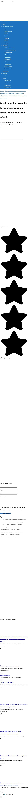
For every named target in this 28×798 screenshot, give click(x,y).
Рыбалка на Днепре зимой (6, 682)
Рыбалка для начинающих (9, 47)
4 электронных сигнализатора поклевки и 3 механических (14, 519)
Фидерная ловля (8, 54)
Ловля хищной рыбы (8, 66)
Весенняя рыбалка (8, 64)
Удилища (6, 40)
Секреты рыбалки (5, 71)
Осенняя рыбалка (8, 59)
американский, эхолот (17, 527)
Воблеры (6, 33)
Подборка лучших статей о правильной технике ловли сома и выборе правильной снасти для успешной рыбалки (14, 639)
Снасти (4, 24)
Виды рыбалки (5, 45)
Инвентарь (4, 28)
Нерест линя (7, 75)
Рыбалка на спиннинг (8, 52)
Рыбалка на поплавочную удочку (10, 50)
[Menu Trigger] (25, 2)
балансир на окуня (19, 532)
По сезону (4, 78)
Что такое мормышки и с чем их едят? (9, 666)
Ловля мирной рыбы (8, 68)
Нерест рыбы (5, 73)
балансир (18, 529)
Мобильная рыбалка (5, 675)
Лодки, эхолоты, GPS (8, 31)
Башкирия (20, 524)
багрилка (13, 529)
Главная (4, 21)
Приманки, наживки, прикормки (8, 26)
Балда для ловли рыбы (10, 524)
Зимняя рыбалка (8, 61)
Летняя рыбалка (7, 57)
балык (7, 534)
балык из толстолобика (15, 534)
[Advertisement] (14, 154)
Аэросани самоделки (20, 522)
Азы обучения (10, 522)
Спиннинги (7, 38)
